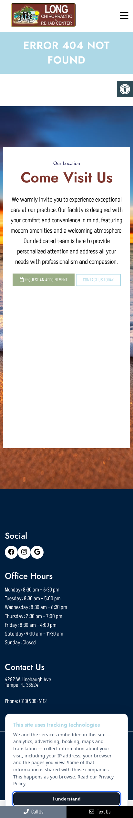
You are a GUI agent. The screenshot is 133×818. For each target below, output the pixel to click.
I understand (67, 798)
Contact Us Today (98, 280)
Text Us (103, 811)
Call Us (36, 811)
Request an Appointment (45, 280)
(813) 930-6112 (33, 701)
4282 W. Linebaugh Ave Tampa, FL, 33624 (28, 682)
